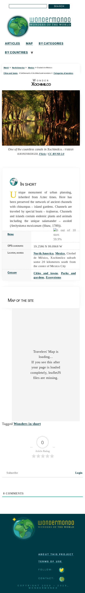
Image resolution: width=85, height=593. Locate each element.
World (6, 67)
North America (18, 67)
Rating (11, 234)
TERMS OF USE (50, 561)
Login (78, 472)
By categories (51, 43)
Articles (12, 43)
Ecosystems (53, 277)
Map (29, 43)
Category (12, 272)
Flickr (42, 154)
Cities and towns (11, 73)
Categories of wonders (63, 73)
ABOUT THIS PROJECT (56, 554)
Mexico (31, 67)
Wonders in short (27, 424)
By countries (16, 52)
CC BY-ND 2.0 (56, 154)
